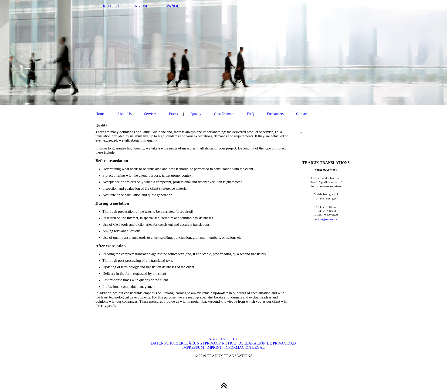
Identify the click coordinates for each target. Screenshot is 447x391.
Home (100, 114)
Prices (173, 114)
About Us (124, 114)
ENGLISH (140, 6)
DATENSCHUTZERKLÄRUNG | (178, 343)
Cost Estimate (224, 114)
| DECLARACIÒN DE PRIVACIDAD (266, 343)
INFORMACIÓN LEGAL (244, 347)
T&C (224, 339)
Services (150, 114)
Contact (302, 114)
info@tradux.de (327, 219)
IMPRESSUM (193, 347)
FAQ (250, 114)
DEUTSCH (110, 6)
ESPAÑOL (170, 6)
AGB (214, 339)
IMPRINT (214, 347)
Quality (195, 114)
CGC (234, 339)
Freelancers (275, 114)
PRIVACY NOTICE (221, 343)
